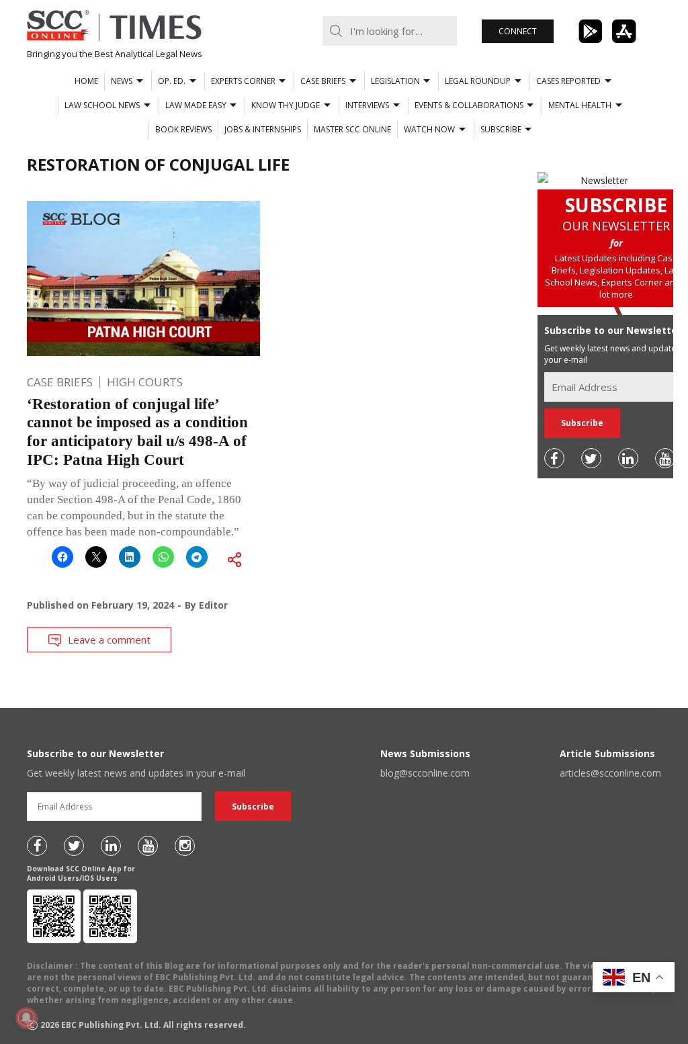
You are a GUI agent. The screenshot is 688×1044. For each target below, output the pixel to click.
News (121, 81)
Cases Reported (568, 81)
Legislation (395, 81)
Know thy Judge (285, 105)
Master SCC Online (352, 129)
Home (86, 81)
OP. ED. (171, 81)
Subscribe (500, 129)
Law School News (102, 105)
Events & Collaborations (469, 105)
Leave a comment (109, 639)
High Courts (145, 382)
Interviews (367, 105)
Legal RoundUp (478, 81)
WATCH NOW (429, 129)
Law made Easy (195, 105)
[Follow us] (554, 458)
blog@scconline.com (425, 773)
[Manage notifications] (26, 1018)
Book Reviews (183, 129)
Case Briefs (322, 81)
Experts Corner (243, 81)
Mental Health (579, 105)
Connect (518, 31)
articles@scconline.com (610, 773)
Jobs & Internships (262, 129)
